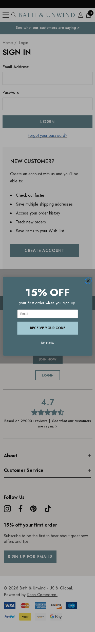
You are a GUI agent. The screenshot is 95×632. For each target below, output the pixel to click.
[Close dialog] (88, 281)
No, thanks (47, 342)
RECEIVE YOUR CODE (47, 327)
